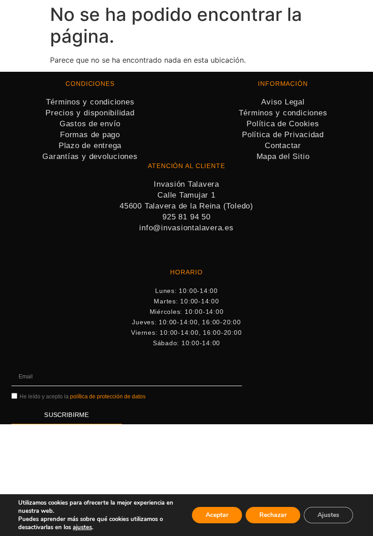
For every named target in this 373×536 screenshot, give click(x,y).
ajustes (82, 527)
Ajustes (328, 515)
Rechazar (273, 515)
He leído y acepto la (83, 396)
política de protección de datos (108, 396)
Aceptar (217, 515)
